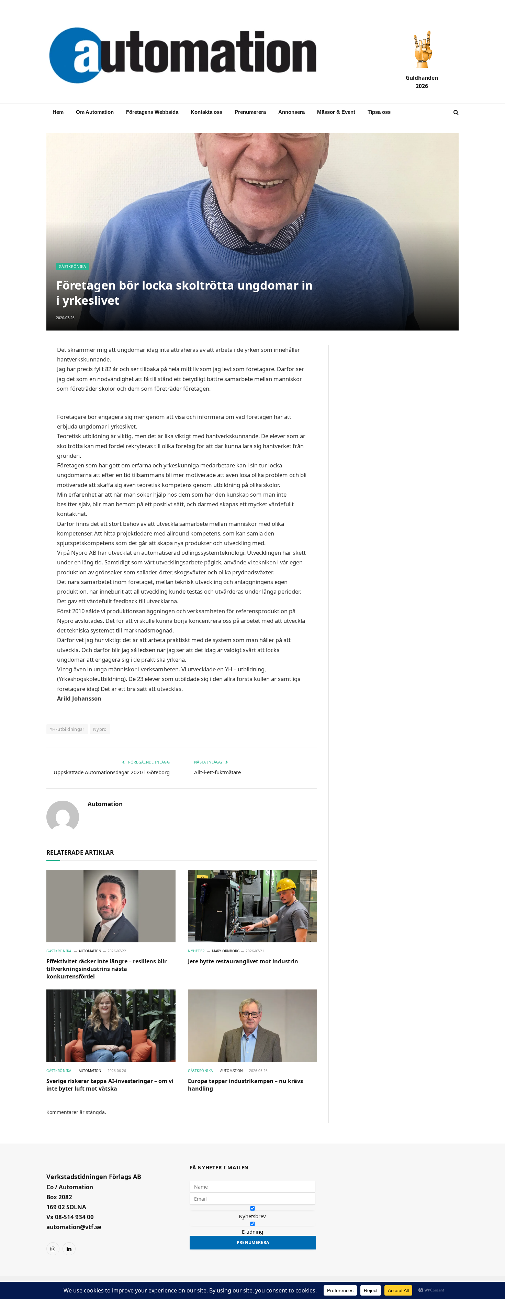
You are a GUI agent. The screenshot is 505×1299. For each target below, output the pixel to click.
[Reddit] (22, 450)
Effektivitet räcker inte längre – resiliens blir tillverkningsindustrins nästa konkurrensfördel (106, 969)
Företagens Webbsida (152, 112)
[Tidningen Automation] (192, 56)
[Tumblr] (22, 434)
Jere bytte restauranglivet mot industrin (243, 961)
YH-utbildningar (67, 729)
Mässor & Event (336, 112)
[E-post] (22, 368)
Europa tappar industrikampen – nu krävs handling (245, 1085)
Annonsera (291, 112)
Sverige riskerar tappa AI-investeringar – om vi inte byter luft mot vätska (109, 1085)
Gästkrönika (72, 266)
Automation (105, 804)
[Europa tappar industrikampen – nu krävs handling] (252, 1025)
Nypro (100, 729)
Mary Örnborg (225, 951)
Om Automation (95, 112)
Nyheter (196, 951)
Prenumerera (250, 112)
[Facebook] (22, 384)
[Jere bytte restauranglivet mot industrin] (252, 906)
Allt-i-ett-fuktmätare (217, 772)
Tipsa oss (379, 112)
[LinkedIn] (22, 401)
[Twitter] (22, 417)
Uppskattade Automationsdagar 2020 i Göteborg (112, 772)
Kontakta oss (206, 112)
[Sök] (455, 112)
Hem (58, 112)
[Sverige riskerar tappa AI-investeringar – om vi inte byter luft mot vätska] (111, 1025)
